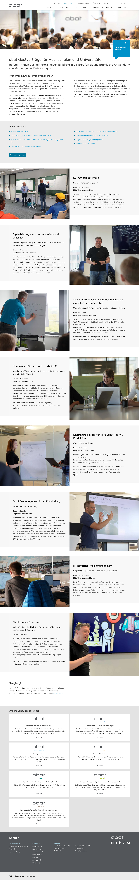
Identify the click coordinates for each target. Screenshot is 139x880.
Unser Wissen (69, 3)
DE (105, 3)
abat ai (48, 7)
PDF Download (18, 155)
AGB (10, 876)
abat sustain (110, 7)
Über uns (96, 3)
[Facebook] (112, 842)
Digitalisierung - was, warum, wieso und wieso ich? (31, 135)
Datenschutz (19, 876)
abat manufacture (73, 7)
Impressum (31, 876)
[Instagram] (124, 842)
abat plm (86, 7)
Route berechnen (81, 851)
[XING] (116, 842)
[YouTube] (128, 842)
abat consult (59, 7)
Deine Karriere (83, 3)
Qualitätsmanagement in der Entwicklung (92, 135)
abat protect (98, 7)
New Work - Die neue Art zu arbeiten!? (26, 146)
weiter (39, 737)
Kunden (57, 3)
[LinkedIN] (120, 842)
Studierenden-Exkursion (85, 144)
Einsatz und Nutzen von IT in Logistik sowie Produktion (97, 131)
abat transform (124, 7)
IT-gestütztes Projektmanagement (89, 139)
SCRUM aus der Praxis (20, 131)
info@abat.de (58, 693)
